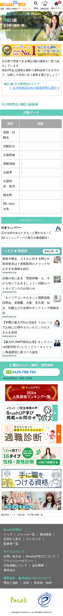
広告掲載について (15, 565)
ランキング (33, 538)
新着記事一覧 (51, 251)
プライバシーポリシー (18, 560)
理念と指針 (11, 582)
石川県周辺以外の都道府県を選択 (34, 87)
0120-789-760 (24, 372)
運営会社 (9, 570)
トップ (8, 534)
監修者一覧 (11, 543)
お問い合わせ (12, 556)
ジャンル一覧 (26, 534)
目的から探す (12, 538)
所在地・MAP (43, 582)
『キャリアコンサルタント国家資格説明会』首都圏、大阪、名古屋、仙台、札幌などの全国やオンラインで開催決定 (30, 307)
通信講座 (46, 534)
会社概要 (38, 565)
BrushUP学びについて (41, 556)
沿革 (26, 582)
